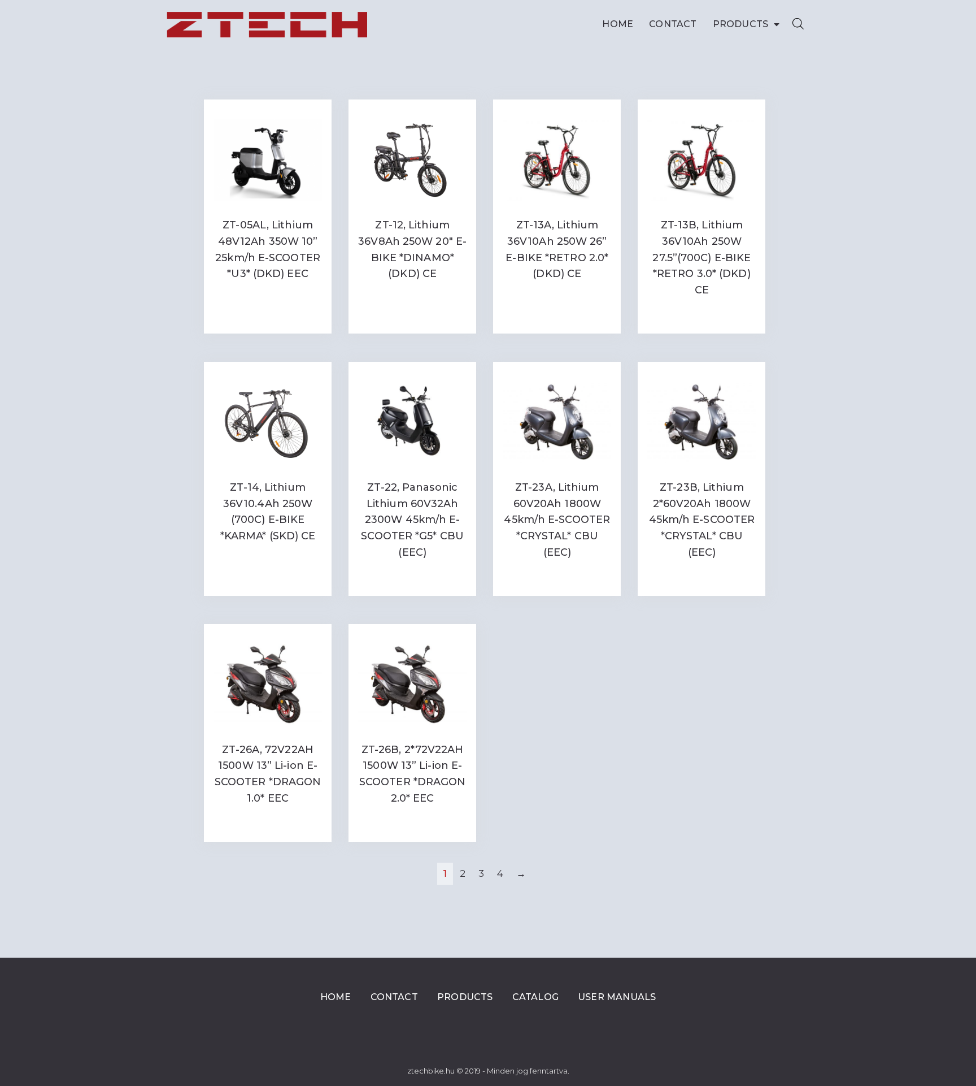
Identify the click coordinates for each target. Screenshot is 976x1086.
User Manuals (617, 997)
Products (741, 24)
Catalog (535, 997)
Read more (267, 297)
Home (617, 24)
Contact (672, 24)
